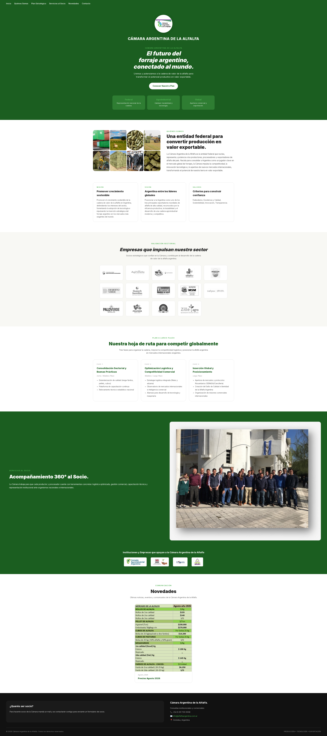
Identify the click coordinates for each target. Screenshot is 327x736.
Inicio (8, 3)
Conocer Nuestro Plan (163, 86)
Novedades (73, 3)
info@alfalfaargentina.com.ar (185, 716)
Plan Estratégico (38, 3)
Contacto (86, 3)
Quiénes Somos (21, 3)
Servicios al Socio (57, 3)
